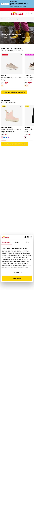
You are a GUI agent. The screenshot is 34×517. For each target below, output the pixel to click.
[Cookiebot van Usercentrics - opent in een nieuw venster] (24, 237)
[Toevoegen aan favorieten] (21, 54)
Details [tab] (17, 242)
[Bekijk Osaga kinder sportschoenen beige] (11, 63)
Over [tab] (27, 242)
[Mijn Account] (26, 14)
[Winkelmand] (32, 14)
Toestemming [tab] (6, 242)
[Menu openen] (2, 13)
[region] (17, 4)
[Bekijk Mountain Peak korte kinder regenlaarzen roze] (11, 115)
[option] (2, 85)
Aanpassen (16, 272)
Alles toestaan (17, 278)
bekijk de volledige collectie (14, 92)
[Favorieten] (29, 14)
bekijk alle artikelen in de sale (15, 144)
